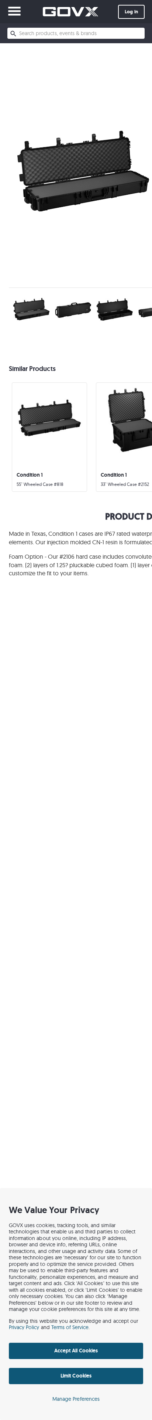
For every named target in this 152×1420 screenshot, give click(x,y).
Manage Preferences (76, 1399)
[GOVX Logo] (70, 11)
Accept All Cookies (76, 1350)
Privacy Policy (24, 1327)
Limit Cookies (76, 1375)
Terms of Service (70, 1327)
